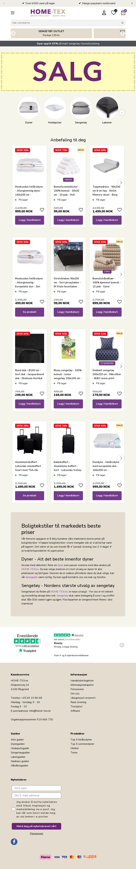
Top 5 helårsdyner (81, 739)
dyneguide (31, 577)
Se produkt (29, 312)
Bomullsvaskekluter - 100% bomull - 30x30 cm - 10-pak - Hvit (66, 190)
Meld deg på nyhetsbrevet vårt (36, 826)
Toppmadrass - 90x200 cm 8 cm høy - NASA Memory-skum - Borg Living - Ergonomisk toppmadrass (106, 194)
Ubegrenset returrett (83, 698)
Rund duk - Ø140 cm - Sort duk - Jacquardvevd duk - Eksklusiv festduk (29, 374)
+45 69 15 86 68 (31, 698)
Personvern (77, 689)
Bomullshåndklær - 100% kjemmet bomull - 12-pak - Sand (107, 282)
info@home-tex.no (40, 711)
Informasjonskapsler (82, 685)
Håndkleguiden (19, 765)
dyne (60, 565)
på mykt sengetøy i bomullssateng (68, 43)
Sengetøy (62, 595)
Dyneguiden (18, 744)
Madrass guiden (20, 761)
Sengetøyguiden (20, 752)
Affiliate (75, 711)
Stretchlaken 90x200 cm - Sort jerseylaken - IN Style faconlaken (67, 282)
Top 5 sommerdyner (82, 744)
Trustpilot (76, 706)
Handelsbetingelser (82, 680)
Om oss (74, 693)
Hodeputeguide (20, 748)
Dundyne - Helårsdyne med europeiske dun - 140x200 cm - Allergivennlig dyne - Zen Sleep (106, 470)
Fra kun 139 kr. (51, 33)
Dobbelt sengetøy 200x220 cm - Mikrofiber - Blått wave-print (107, 374)
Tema (73, 752)
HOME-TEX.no (30, 569)
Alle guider (17, 739)
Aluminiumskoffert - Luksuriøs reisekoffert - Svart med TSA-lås (29, 466)
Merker (74, 748)
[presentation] (3, 3)
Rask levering (78, 702)
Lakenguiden (18, 757)
